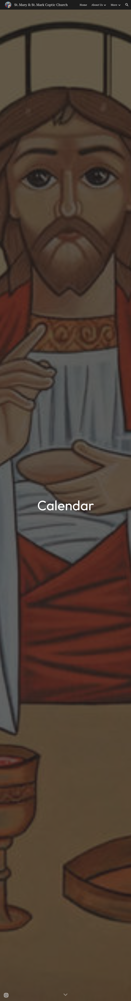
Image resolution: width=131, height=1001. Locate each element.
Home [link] (83, 5)
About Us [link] (97, 5)
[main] (65, 505)
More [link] (114, 5)
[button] (127, 5)
